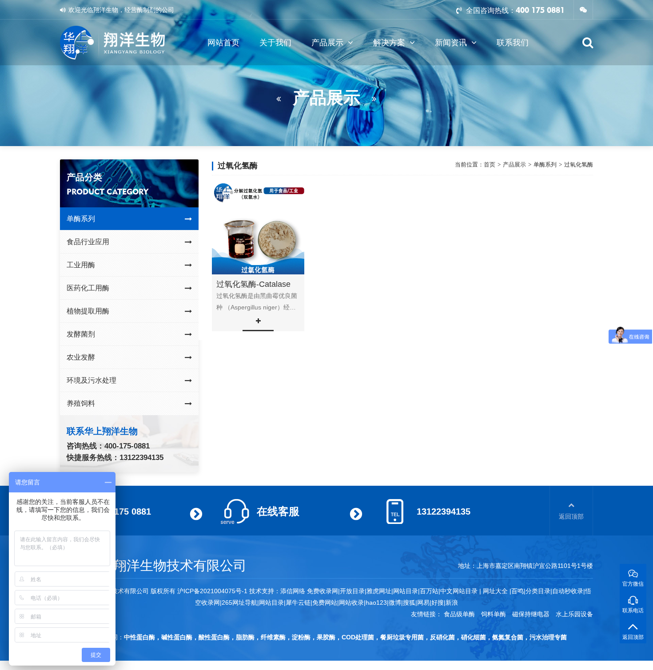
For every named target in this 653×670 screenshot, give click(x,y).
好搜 (437, 602)
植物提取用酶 (88, 311)
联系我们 (513, 42)
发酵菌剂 (81, 334)
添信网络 (292, 591)
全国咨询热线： (490, 10)
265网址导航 (239, 602)
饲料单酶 (493, 614)
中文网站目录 (459, 591)
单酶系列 (81, 218)
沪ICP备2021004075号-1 (212, 591)
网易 (423, 602)
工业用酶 (81, 265)
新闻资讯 (451, 42)
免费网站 (324, 602)
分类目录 (538, 591)
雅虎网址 (378, 591)
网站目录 (271, 602)
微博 (395, 602)
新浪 (452, 602)
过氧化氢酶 (578, 164)
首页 (489, 164)
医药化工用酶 (88, 288)
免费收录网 (322, 591)
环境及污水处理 (91, 380)
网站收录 (351, 602)
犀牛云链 (298, 602)
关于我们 (275, 42)
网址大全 (494, 591)
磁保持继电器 (530, 614)
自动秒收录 (567, 591)
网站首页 (223, 42)
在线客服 (278, 511)
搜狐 (409, 602)
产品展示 (327, 42)
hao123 (376, 602)
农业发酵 (81, 357)
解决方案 (389, 42)
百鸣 (517, 591)
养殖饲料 (81, 403)
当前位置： (469, 165)
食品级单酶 (459, 614)
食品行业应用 (88, 242)
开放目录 (352, 591)
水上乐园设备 (574, 614)
